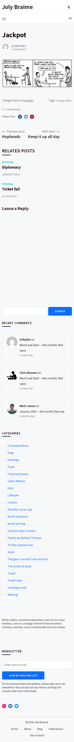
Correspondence (18, 445)
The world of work (19, 566)
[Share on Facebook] (20, 117)
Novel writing (16, 523)
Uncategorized (17, 587)
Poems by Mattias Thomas (24, 538)
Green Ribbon (16, 481)
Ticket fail (11, 188)
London (12, 502)
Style (11, 552)
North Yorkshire (18, 516)
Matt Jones (27, 406)
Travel (11, 573)
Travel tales (15, 580)
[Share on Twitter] (26, 117)
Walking (13, 594)
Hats (10, 488)
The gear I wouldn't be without (28, 559)
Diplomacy (11, 167)
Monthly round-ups (20, 509)
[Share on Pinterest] (32, 117)
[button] (4, 18)
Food (11, 467)
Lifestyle (13, 495)
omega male (63, 100)
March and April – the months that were (41, 347)
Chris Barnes (28, 372)
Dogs (11, 452)
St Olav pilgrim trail (20, 545)
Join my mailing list (23, 675)
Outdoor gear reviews (21, 531)
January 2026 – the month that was (42, 411)
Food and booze (18, 474)
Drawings (27, 100)
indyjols (25, 339)
